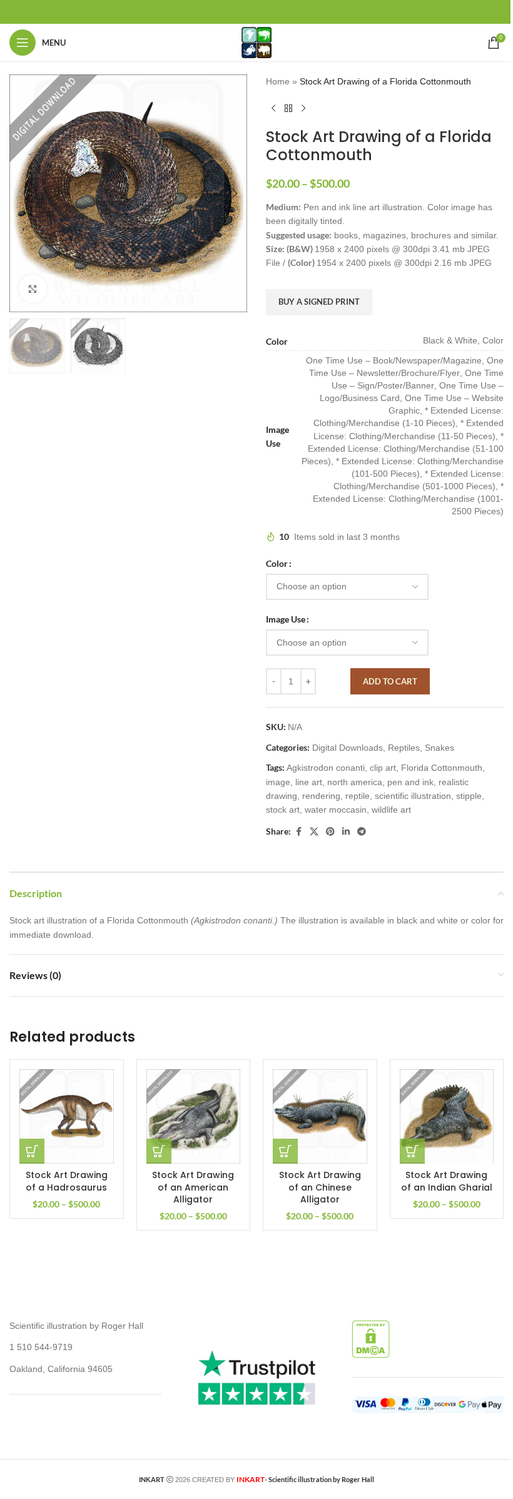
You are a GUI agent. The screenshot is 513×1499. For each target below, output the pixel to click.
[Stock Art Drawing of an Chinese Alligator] (320, 1116)
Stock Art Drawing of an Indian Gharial (446, 1181)
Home (278, 81)
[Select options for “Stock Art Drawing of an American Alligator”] (158, 1151)
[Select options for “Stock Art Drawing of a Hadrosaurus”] (31, 1151)
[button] (21, 193)
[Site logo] (256, 42)
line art (308, 782)
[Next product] (303, 108)
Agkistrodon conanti (326, 768)
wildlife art (391, 810)
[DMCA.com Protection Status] (371, 1338)
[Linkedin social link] (345, 831)
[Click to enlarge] (33, 289)
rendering (321, 796)
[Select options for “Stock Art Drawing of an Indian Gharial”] (412, 1151)
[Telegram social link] (361, 831)
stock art (283, 810)
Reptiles (404, 748)
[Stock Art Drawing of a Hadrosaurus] (66, 1116)
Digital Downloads (347, 748)
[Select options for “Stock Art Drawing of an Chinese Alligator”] (285, 1151)
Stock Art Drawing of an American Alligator (193, 1187)
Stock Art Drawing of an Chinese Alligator (320, 1187)
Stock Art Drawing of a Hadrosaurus (67, 1181)
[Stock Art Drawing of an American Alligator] (193, 1116)
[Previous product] (273, 108)
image (278, 782)
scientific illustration (413, 796)
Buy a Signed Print (319, 302)
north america (354, 782)
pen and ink (410, 782)
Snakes (439, 748)
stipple (469, 796)
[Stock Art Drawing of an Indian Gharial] (447, 1116)
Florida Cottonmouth (441, 768)
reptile (357, 796)
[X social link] (314, 831)
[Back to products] (288, 108)
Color (277, 563)
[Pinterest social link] (330, 831)
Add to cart (390, 681)
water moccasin (336, 810)
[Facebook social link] (298, 831)
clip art (383, 768)
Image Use (285, 619)
